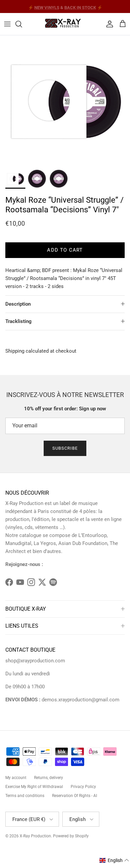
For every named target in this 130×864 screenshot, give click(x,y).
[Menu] (7, 24)
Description (18, 304)
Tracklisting (18, 321)
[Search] (22, 24)
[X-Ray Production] (65, 24)
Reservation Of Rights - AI (74, 795)
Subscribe (65, 448)
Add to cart (65, 250)
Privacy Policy (83, 786)
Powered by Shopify (71, 836)
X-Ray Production (35, 836)
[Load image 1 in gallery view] (65, 100)
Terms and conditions (24, 795)
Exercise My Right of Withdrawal (34, 786)
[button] (114, 860)
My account (15, 777)
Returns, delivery (48, 777)
